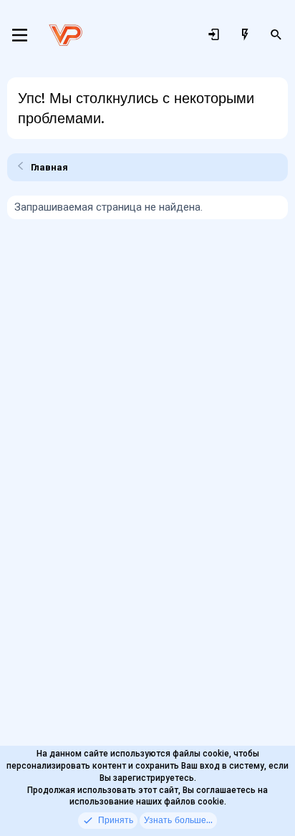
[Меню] (20, 35)
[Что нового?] (245, 35)
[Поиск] (276, 35)
